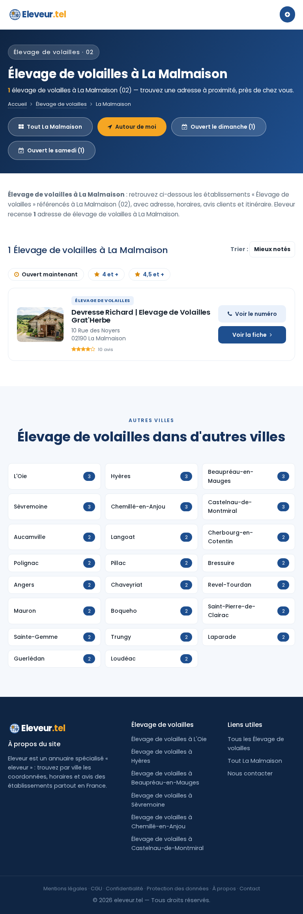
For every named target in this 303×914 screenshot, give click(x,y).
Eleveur (44, 14)
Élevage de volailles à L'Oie (169, 739)
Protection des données (178, 888)
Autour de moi (135, 127)
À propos (224, 888)
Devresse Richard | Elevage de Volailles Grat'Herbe (140, 316)
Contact (249, 888)
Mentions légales (65, 888)
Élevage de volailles (61, 104)
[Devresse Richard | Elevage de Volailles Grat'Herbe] (40, 324)
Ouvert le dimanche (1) (223, 127)
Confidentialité (124, 888)
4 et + (110, 274)
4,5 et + (153, 274)
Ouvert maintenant (50, 274)
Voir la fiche (249, 335)
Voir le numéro (256, 314)
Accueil (17, 104)
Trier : (239, 249)
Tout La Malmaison (54, 127)
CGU (96, 888)
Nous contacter (250, 773)
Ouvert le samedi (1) (56, 150)
